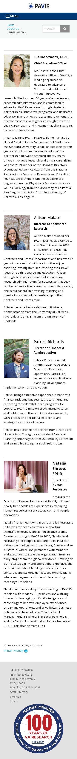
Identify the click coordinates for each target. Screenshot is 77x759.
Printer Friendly (14, 650)
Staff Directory (19, 692)
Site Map (15, 696)
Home (10, 25)
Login (13, 701)
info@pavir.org (23, 674)
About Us (13, 28)
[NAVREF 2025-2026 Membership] (38, 728)
